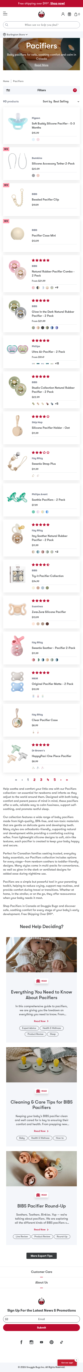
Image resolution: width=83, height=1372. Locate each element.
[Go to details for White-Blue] (38, 768)
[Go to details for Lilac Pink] (38, 511)
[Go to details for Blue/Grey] (33, 696)
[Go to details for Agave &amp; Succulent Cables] (51, 659)
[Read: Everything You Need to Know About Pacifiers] (41, 954)
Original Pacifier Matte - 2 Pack (52, 684)
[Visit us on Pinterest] (51, 1342)
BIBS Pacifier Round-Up (41, 1206)
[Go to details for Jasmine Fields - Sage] (33, 403)
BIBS (34, 194)
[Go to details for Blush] (38, 587)
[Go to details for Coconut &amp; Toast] (33, 551)
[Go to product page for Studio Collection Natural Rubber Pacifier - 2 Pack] (17, 389)
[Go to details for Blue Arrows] (42, 659)
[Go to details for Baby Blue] (42, 587)
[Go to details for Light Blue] (33, 139)
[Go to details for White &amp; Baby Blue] (42, 287)
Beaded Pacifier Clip (45, 199)
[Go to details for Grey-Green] (33, 768)
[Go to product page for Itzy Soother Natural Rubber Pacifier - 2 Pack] (17, 538)
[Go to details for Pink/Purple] (38, 696)
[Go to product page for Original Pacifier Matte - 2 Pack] (17, 684)
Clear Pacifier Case (45, 720)
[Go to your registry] (69, 14)
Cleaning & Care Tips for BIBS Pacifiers (42, 1104)
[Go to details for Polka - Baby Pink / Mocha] (47, 403)
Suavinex (37, 606)
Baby (22, 1138)
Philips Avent (39, 494)
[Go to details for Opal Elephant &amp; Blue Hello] (47, 363)
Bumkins (37, 158)
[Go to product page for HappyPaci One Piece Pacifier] (17, 756)
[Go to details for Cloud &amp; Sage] (51, 287)
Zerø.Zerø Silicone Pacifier (49, 612)
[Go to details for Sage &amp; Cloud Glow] (33, 327)
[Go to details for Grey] (33, 175)
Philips (36, 346)
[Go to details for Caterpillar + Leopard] (51, 363)
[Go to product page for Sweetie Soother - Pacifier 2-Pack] (17, 648)
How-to (60, 1138)
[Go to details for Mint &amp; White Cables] (38, 659)
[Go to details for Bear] (33, 475)
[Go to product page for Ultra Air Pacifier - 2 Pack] (17, 351)
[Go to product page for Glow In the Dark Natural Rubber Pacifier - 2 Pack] (17, 313)
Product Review (35, 1034)
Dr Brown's (38, 750)
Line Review (22, 1236)
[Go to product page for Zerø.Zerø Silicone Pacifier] (17, 612)
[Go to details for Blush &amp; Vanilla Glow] (38, 327)
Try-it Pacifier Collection (48, 576)
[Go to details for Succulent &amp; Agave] (47, 551)
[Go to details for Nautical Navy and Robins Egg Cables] (56, 659)
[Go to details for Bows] (38, 732)
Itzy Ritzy (37, 458)
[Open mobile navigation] (5, 14)
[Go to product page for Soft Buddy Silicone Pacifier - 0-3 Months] (17, 125)
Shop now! (57, 3)
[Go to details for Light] (38, 623)
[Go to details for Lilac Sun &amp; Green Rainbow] (33, 363)
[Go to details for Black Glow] (42, 327)
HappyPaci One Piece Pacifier (51, 756)
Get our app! (67, 1363)
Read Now (40, 1021)
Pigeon (36, 118)
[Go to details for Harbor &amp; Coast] (38, 551)
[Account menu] (63, 14)
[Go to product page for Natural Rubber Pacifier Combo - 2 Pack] (17, 273)
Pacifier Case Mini (44, 235)
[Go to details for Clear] (33, 732)
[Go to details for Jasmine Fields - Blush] (38, 403)
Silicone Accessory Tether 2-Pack (53, 163)
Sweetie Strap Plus (44, 463)
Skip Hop (37, 422)
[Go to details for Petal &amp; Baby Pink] (33, 287)
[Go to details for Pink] (38, 175)
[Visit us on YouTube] (41, 1342)
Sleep (53, 1034)
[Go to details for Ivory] (33, 587)
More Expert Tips (42, 1255)
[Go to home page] (41, 14)
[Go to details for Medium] (42, 623)
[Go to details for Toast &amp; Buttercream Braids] (47, 659)
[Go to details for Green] (33, 511)
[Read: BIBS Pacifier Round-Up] (41, 1168)
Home (6, 81)
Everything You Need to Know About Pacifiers (41, 994)
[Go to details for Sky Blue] (47, 511)
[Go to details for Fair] (33, 623)
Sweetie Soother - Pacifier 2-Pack (53, 648)
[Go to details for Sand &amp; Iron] (38, 287)
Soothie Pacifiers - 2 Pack (48, 499)
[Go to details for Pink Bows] (33, 659)
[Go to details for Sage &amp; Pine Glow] (47, 327)
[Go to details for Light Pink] (38, 139)
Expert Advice (29, 1028)
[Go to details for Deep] (47, 623)
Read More (41, 65)
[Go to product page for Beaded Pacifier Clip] (17, 199)
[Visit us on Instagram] (31, 1342)
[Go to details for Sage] (47, 587)
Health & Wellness (52, 1028)
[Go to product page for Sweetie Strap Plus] (17, 463)
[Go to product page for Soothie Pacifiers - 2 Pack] (17, 499)
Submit (41, 1327)
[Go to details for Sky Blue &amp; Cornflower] (51, 327)
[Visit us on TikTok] (62, 1342)
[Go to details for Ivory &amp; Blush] (47, 287)
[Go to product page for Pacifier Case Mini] (17, 235)
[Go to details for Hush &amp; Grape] (56, 327)
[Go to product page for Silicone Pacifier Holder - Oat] (17, 427)
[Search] (6, 24)
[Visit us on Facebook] (21, 1342)
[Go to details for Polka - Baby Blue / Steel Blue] (51, 403)
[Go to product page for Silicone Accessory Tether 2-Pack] (17, 163)
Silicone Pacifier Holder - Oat (51, 427)
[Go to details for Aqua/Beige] (42, 696)
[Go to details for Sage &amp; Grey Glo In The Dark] (51, 551)
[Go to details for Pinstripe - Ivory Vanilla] (42, 403)
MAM (35, 678)
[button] (41, 260)
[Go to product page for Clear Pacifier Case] (17, 720)
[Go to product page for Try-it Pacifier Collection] (17, 576)
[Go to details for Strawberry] (38, 475)
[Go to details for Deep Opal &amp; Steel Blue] (38, 363)
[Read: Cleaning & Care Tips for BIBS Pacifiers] (41, 1064)
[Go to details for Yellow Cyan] (42, 511)
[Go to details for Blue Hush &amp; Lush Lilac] (42, 363)
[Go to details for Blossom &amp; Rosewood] (42, 551)
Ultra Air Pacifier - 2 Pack (48, 351)
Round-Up (62, 1236)
